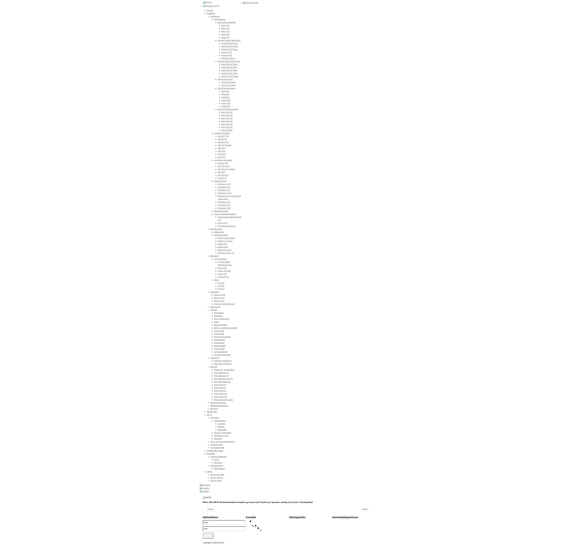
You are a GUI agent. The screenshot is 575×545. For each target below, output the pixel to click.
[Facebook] (286, 485)
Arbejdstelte (219, 313)
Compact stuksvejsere (227, 226)
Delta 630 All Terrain (229, 49)
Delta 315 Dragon (228, 85)
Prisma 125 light (224, 271)
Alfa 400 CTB (223, 142)
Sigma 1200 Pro (220, 394)
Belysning (214, 409)
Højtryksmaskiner (221, 235)
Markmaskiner (220, 19)
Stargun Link (219, 301)
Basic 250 (225, 31)
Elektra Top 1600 (224, 250)
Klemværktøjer (220, 346)
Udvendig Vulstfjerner (223, 364)
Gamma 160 (223, 163)
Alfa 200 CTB (223, 136)
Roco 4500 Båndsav (222, 382)
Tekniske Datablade (218, 457)
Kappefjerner (219, 343)
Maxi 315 (221, 172)
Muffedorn (214, 256)
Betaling (221, 427)
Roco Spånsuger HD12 (223, 400)
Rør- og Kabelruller (222, 319)
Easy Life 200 (227, 115)
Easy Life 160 (227, 112)
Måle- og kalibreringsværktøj (225, 328)
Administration (220, 421)
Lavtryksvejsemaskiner (223, 160)
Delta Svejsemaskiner (227, 88)
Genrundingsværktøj (222, 337)
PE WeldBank (337, 523)
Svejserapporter (216, 466)
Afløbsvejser (219, 232)
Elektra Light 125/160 (226, 238)
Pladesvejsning (220, 181)
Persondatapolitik (217, 448)
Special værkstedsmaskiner (225, 214)
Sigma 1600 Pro (220, 397)
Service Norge (216, 481)
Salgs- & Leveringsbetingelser (222, 442)
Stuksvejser (215, 16)
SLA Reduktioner (221, 352)
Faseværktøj (219, 334)
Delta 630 (225, 94)
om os (209, 415)
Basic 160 (225, 25)
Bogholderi (222, 430)
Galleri (209, 471)
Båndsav (213, 367)
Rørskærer (218, 316)
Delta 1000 (225, 100)
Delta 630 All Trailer (229, 73)
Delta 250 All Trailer (229, 64)
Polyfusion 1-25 (224, 184)
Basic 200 (225, 28)
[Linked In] (286, 488)
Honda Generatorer (218, 403)
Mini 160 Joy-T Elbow (226, 169)
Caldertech (336, 530)
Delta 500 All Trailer (229, 70)
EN (217, 6)
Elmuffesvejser (216, 229)
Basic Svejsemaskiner (227, 22)
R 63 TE (221, 286)
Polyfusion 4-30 (224, 205)
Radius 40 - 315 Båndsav (224, 370)
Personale (214, 418)
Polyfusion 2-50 (224, 190)
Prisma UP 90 (223, 277)
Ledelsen (221, 424)
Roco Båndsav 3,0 (221, 373)
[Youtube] (286, 491)
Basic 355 (225, 37)
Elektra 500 (222, 244)
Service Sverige (216, 478)
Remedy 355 (226, 52)
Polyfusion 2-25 (224, 187)
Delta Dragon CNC (225, 79)
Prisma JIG (222, 274)
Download (210, 453)
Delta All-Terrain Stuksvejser (229, 40)
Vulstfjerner (215, 358)
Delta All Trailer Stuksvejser (229, 61)
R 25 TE (221, 283)
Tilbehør (213, 310)
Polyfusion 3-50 (224, 202)
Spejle (216, 280)
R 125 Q (221, 289)
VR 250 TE (222, 178)
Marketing (218, 439)
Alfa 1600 (222, 157)
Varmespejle (219, 331)
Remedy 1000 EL (228, 58)
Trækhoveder (219, 349)
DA (256, 3)
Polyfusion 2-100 (224, 193)
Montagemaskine (221, 211)
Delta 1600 (225, 106)
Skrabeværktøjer (220, 325)
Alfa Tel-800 (222, 223)
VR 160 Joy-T (223, 175)
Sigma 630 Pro (220, 388)
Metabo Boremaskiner (219, 406)
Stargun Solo (219, 298)
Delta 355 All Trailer (229, 67)
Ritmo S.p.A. (337, 521)
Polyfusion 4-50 (224, 208)
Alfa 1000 (222, 151)
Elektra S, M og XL (225, 241)
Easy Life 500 (227, 127)
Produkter (210, 13)
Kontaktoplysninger (214, 450)
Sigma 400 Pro (220, 385)
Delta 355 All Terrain (229, 43)
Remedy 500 (226, 55)
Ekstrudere (214, 292)
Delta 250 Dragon (228, 82)
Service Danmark (217, 475)
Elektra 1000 (223, 247)
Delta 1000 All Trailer (230, 76)
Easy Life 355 (227, 124)
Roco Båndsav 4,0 (221, 376)
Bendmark (218, 463)
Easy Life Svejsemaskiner (228, 109)
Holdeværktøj (219, 340)
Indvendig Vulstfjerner (223, 361)
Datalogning (215, 307)
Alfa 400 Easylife (224, 145)
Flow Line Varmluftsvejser (224, 304)
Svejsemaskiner (220, 259)
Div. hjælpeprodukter (222, 355)
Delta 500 (225, 91)
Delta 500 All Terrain (229, 46)
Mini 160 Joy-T (224, 166)
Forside (209, 10)
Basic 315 (225, 34)
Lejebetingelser (216, 445)
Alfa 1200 (222, 154)
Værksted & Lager (221, 436)
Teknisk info (211, 412)
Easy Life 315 (227, 121)
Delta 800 (225, 97)
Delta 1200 (225, 103)
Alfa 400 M (222, 139)
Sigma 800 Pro (220, 391)
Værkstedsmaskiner (222, 133)
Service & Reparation (222, 433)
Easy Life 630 (227, 130)
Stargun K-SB (219, 295)
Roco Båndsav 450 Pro (223, 379)
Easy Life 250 (227, 118)
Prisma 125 (222, 268)
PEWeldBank (219, 469)
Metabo (335, 527)
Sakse (216, 322)
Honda (335, 525)
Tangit (216, 460)
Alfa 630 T (222, 148)
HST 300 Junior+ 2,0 (226, 253)
